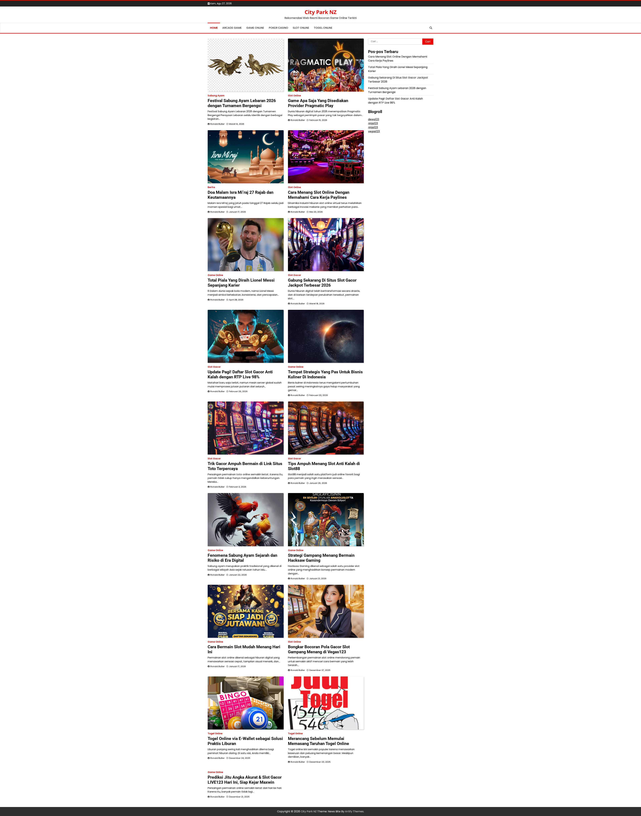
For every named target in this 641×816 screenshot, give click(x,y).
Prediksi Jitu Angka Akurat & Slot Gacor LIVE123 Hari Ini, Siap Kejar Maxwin (245, 780)
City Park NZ (321, 12)
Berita (211, 187)
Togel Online (323, 28)
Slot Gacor (294, 275)
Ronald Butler (217, 124)
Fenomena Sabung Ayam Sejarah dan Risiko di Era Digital (242, 558)
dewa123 (373, 119)
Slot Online (301, 28)
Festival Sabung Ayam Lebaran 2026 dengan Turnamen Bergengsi (242, 103)
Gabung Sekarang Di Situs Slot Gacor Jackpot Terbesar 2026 (322, 283)
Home (214, 28)
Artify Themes (354, 811)
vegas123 (374, 131)
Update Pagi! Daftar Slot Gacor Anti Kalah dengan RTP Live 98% (240, 374)
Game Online (255, 28)
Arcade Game (232, 28)
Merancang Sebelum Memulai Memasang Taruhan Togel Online (318, 741)
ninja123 (373, 123)
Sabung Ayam (216, 95)
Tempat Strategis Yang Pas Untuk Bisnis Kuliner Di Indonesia (325, 374)
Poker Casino (278, 28)
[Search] (430, 27)
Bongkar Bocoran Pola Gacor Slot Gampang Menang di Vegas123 (319, 649)
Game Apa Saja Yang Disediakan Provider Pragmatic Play (318, 103)
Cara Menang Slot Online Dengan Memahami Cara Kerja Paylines (318, 195)
